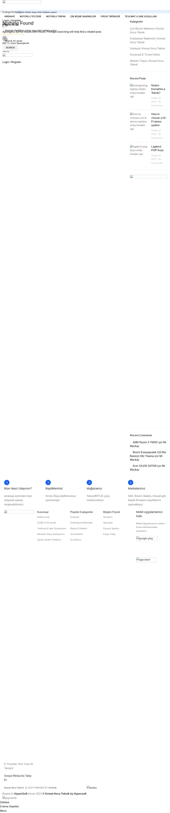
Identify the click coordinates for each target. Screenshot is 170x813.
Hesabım (108, 517)
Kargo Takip (109, 534)
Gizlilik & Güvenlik (46, 522)
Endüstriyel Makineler (81, 522)
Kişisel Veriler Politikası (49, 539)
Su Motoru (75, 539)
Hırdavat (74, 517)
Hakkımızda (43, 517)
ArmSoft (52, 787)
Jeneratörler (76, 534)
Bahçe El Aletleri (78, 528)
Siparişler (108, 522)
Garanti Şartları (111, 528)
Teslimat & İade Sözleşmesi (51, 528)
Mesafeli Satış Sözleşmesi (51, 534)
